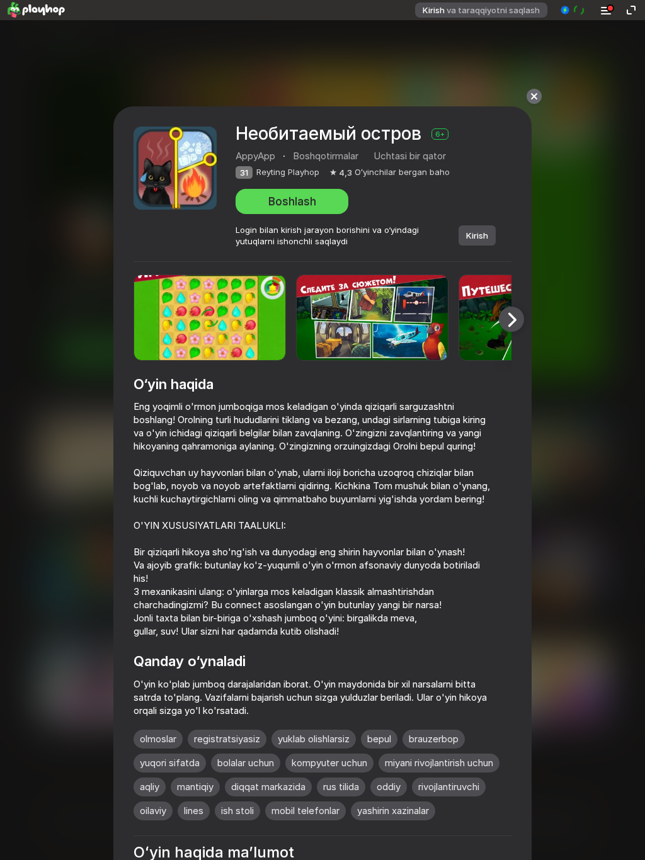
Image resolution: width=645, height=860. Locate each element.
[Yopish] (534, 96)
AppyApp (255, 156)
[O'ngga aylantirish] (511, 319)
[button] (573, 10)
